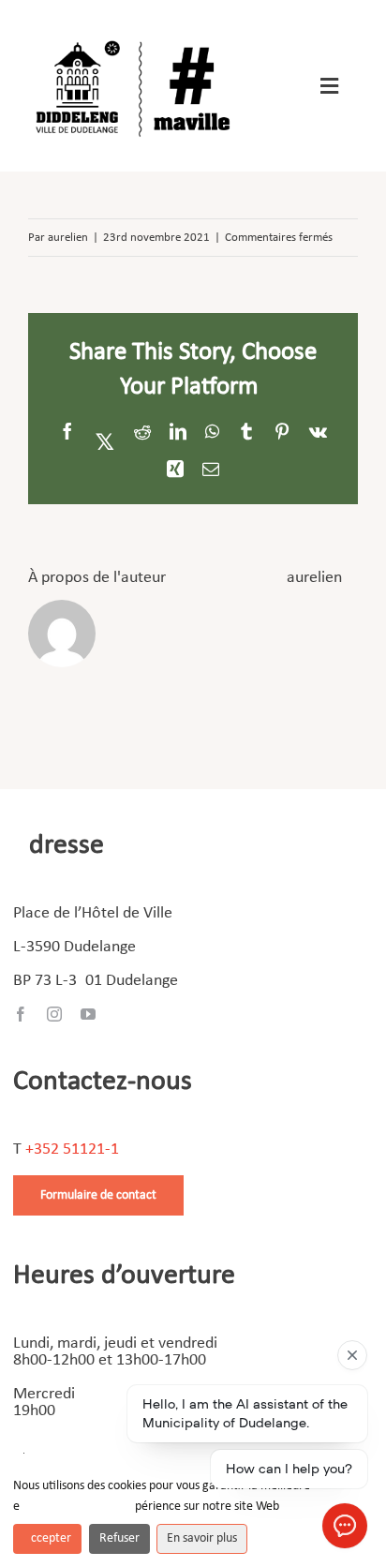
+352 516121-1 (72, 1149)
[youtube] (88, 1014)
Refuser (119, 1538)
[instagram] (54, 1014)
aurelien (68, 237)
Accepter (47, 1538)
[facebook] (20, 1014)
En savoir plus (202, 1538)
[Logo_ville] (136, 36)
